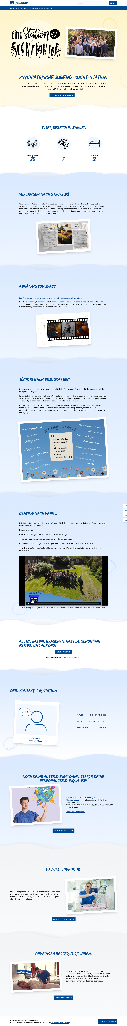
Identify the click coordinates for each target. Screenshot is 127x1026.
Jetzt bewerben (63, 652)
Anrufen (80, 715)
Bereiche (25, 8)
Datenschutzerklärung (60, 1023)
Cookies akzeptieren (107, 1021)
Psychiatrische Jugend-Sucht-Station (42, 8)
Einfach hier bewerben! (75, 812)
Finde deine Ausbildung (63, 831)
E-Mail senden (82, 727)
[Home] (19, 3)
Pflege (18, 8)
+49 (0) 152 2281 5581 (96, 721)
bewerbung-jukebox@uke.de (72, 657)
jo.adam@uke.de (99, 727)
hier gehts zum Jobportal (63, 919)
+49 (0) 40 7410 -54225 (97, 715)
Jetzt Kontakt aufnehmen (62, 95)
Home (12, 8)
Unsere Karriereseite (63, 998)
